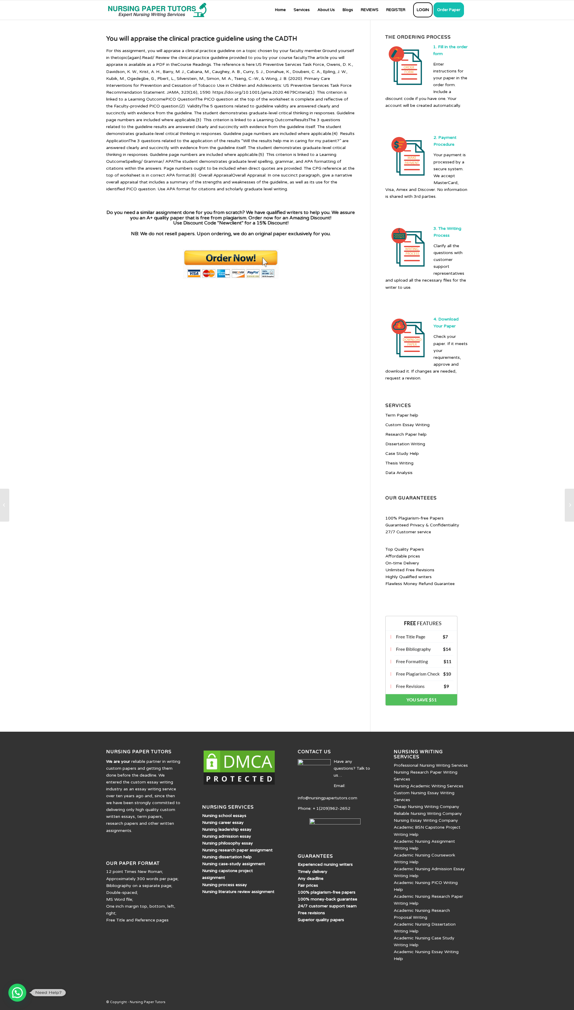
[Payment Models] (4, 505)
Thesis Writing (399, 463)
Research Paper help (406, 434)
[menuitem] (280, 10)
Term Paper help (401, 415)
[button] (17, 993)
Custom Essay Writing (407, 424)
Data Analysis (399, 472)
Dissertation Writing (405, 443)
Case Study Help (402, 453)
